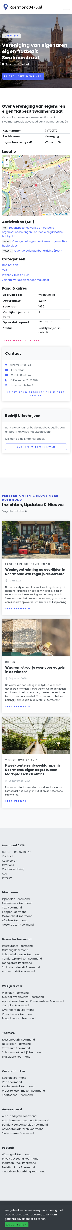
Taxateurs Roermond (16, 1048)
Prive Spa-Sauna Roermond (20, 1159)
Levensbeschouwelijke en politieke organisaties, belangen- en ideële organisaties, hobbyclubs (32, 232)
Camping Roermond (15, 1005)
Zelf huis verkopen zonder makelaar (25, 280)
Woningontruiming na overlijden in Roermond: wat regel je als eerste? (35, 571)
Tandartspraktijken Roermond (22, 959)
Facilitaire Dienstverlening (27, 564)
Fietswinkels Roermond (17, 903)
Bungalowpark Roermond (18, 1018)
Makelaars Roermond (16, 1057)
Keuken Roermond (14, 1078)
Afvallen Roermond (14, 920)
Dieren (10, 662)
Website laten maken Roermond (23, 1091)
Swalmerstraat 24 (17, 64)
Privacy (7, 878)
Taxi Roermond (12, 907)
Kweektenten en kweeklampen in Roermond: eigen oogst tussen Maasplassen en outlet (33, 769)
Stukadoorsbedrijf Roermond (21, 967)
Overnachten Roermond (18, 1010)
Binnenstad (17, 370)
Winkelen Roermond (15, 993)
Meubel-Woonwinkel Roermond (23, 997)
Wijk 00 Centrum (21, 375)
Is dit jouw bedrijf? (23, 76)
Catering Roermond (15, 950)
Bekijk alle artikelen (13, 511)
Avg (4, 874)
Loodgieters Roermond (17, 963)
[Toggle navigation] (66, 7)
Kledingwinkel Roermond (18, 1086)
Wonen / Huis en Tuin (15, 275)
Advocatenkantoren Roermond (22, 1129)
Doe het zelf (11, 35)
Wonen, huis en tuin (21, 759)
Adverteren (9, 861)
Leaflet (48, 214)
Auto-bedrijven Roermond (19, 1116)
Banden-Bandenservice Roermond (25, 1125)
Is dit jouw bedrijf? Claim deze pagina (36, 394)
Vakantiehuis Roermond (17, 1014)
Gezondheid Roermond (17, 916)
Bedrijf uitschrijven (36, 446)
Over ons (8, 865)
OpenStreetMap (62, 214)
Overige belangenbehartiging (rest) (38, 251)
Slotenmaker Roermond (18, 1133)
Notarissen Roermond (16, 1044)
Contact (7, 856)
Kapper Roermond (14, 912)
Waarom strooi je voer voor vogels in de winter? (35, 669)
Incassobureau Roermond (19, 1163)
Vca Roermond (12, 1082)
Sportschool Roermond (17, 1095)
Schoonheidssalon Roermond (21, 954)
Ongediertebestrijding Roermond (23, 1171)
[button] (36, 185)
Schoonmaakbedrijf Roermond (22, 1052)
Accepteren (16, 1224)
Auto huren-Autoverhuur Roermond (25, 1120)
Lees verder (15, 608)
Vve (4, 270)
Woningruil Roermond (16, 1154)
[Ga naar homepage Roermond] (22, 7)
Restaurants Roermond (17, 946)
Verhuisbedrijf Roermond (18, 971)
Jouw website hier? (22, 385)
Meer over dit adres (22, 340)
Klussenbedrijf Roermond (18, 1040)
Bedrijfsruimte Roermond (18, 1167)
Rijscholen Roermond (16, 899)
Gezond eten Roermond (18, 925)
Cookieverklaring (13, 869)
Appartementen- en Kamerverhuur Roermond (33, 1001)
